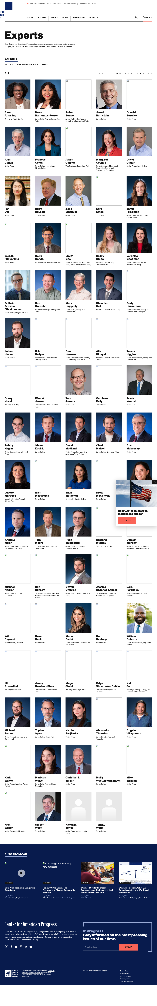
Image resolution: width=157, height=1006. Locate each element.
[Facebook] (11, 947)
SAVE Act (57, 4)
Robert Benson (47, 898)
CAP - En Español (125, 976)
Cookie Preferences (126, 981)
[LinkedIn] (26, 947)
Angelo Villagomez (22, 898)
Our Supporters (125, 979)
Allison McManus (144, 898)
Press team (68, 46)
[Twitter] (6, 947)
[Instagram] (21, 947)
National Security (70, 4)
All (11, 64)
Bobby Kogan (134, 898)
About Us (93, 17)
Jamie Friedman (124, 898)
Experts (42, 17)
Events (54, 17)
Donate (146, 17)
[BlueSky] (31, 947)
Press (65, 17)
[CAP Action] (12, 973)
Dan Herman (57, 898)
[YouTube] (16, 947)
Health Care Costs (88, 4)
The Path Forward (37, 4)
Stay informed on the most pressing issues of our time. (115, 935)
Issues (30, 17)
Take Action (79, 17)
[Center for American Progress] (9, 10)
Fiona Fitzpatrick (10, 898)
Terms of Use (124, 971)
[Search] (136, 19)
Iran (49, 4)
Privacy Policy (124, 973)
